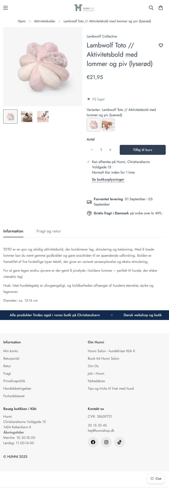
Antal (91, 139)
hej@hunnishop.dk (101, 430)
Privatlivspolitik (14, 380)
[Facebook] (93, 442)
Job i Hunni (96, 373)
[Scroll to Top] (160, 464)
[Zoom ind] (73, 36)
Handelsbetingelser (17, 388)
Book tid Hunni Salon (103, 358)
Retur (7, 365)
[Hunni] (84, 7)
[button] (161, 8)
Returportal (11, 358)
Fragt (7, 373)
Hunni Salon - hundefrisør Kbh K (111, 350)
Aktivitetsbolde (44, 21)
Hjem (22, 21)
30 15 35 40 (97, 425)
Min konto (10, 350)
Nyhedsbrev (96, 380)
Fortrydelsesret (13, 395)
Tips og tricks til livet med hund (111, 388)
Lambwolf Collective (102, 36)
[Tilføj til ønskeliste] (161, 45)
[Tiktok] (119, 442)
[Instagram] (106, 442)
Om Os (93, 365)
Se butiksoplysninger (108, 179)
